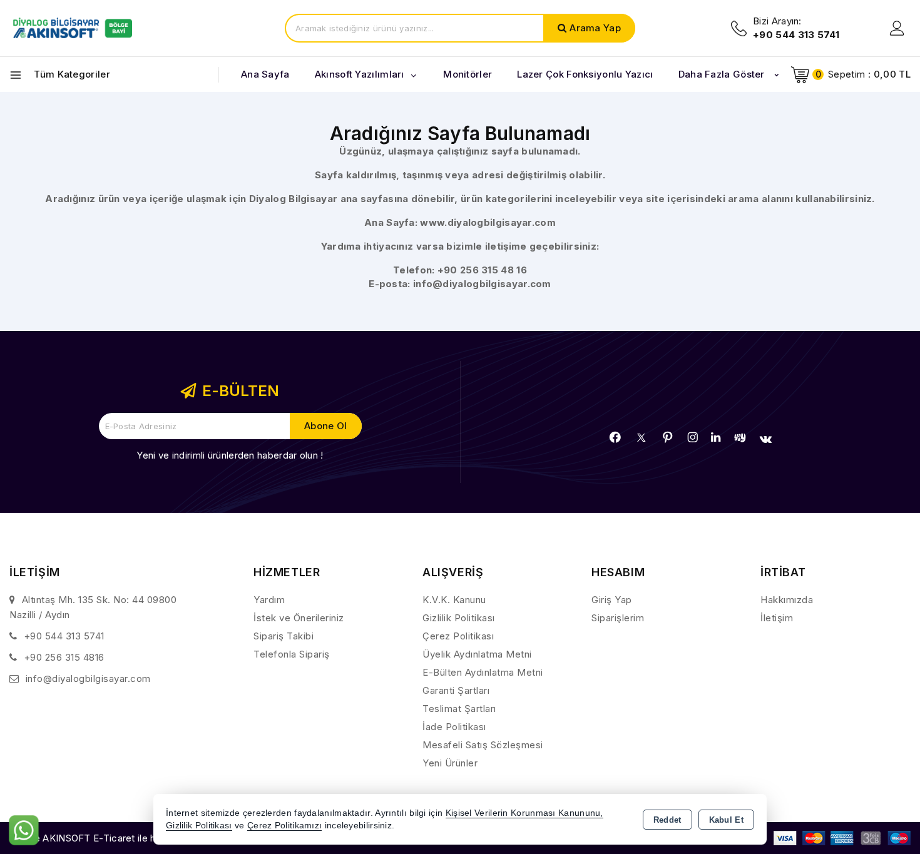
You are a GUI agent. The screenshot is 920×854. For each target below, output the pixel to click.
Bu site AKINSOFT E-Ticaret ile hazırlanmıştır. (109, 838)
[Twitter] (641, 437)
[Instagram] (693, 437)
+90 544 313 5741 (64, 636)
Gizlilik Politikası (458, 618)
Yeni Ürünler (450, 763)
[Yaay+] (740, 437)
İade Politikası (454, 727)
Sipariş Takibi (283, 636)
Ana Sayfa (265, 74)
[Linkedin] (715, 437)
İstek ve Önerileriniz (298, 618)
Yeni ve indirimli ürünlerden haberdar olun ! (229, 455)
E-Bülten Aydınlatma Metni (482, 672)
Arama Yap (595, 28)
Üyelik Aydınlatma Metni (477, 654)
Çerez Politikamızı (284, 825)
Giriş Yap (611, 600)
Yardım (269, 600)
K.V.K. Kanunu (454, 600)
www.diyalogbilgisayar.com (488, 222)
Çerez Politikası (458, 636)
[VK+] (766, 439)
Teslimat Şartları (459, 708)
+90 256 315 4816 (64, 657)
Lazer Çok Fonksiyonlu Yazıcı (585, 74)
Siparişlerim (617, 618)
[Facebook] (615, 437)
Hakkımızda (786, 600)
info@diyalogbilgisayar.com (482, 284)
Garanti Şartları (455, 690)
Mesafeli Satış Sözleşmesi (482, 745)
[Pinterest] (668, 437)
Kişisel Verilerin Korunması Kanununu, (524, 813)
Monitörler (467, 74)
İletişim (776, 618)
